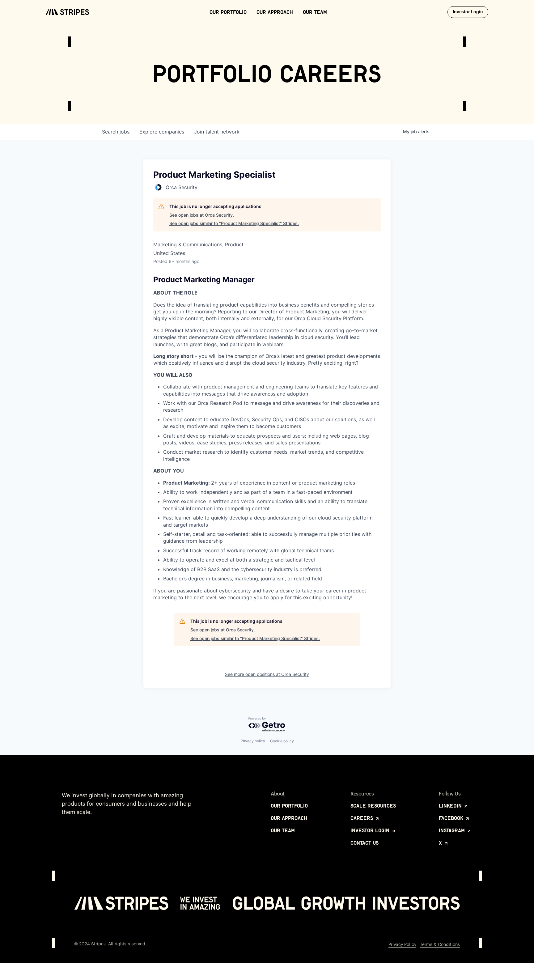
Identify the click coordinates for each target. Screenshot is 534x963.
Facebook (452, 818)
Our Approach (274, 12)
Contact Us (364, 843)
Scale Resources (373, 806)
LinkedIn (451, 806)
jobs (115, 132)
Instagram (452, 830)
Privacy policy (252, 741)
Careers (362, 818)
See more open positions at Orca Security (267, 674)
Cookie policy (282, 741)
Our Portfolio (228, 12)
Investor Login (470, 12)
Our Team (315, 12)
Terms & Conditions (440, 945)
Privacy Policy (402, 945)
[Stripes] (67, 12)
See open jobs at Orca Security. (201, 215)
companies (161, 132)
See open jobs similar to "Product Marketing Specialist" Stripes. (234, 223)
